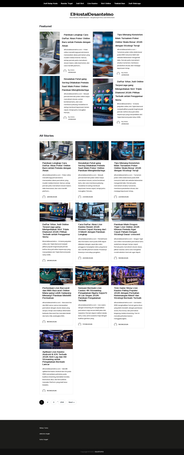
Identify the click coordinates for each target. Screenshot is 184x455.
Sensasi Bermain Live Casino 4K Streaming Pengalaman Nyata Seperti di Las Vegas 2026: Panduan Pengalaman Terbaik (92, 294)
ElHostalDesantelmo (91, 14)
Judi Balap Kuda (50, 4)
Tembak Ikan (119, 4)
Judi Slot (80, 4)
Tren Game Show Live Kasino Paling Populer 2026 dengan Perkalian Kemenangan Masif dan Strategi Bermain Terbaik (127, 293)
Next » (71, 402)
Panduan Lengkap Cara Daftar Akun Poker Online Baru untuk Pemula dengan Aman (56, 167)
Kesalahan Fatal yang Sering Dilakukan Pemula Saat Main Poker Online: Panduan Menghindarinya (91, 167)
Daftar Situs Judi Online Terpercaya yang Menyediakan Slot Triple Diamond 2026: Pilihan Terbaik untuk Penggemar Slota (56, 230)
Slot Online (106, 4)
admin (72, 70)
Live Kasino (92, 4)
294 (62, 402)
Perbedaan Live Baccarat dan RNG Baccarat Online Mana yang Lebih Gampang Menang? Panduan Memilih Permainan (56, 293)
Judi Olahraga (134, 4)
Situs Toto (43, 428)
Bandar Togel (67, 4)
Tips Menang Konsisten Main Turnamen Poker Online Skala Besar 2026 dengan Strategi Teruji (127, 167)
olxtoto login (44, 434)
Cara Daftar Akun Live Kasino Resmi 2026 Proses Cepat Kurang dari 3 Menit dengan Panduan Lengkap (92, 229)
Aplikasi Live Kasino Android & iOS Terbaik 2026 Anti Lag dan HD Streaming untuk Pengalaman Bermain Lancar (54, 358)
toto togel (43, 439)
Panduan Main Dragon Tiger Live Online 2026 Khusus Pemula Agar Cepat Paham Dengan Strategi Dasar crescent (127, 229)
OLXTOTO (99, 452)
